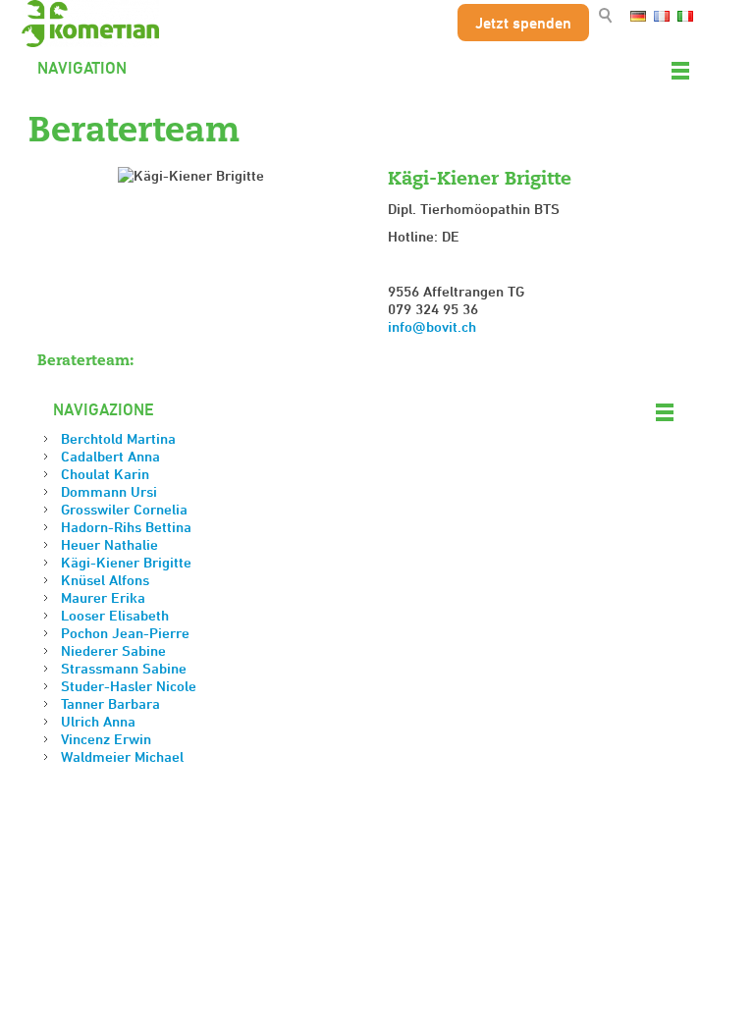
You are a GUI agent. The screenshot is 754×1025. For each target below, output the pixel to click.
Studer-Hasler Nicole (128, 685)
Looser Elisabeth (115, 615)
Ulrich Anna (98, 721)
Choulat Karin (105, 473)
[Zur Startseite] (90, 23)
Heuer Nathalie (109, 544)
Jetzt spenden (523, 22)
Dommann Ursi (109, 491)
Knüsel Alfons (105, 579)
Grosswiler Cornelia (124, 509)
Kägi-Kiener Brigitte (126, 562)
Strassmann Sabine (124, 668)
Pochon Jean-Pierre (125, 632)
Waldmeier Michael (122, 756)
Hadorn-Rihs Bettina (126, 526)
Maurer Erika (103, 597)
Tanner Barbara (110, 703)
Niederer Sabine (113, 650)
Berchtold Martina (118, 438)
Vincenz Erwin (106, 738)
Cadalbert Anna (110, 456)
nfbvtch (434, 326)
